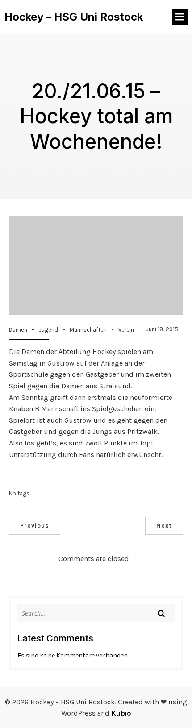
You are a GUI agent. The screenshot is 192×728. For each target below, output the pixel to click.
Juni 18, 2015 (162, 329)
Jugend (48, 329)
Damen (18, 329)
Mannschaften (88, 329)
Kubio (121, 713)
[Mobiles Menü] (180, 17)
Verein (126, 329)
